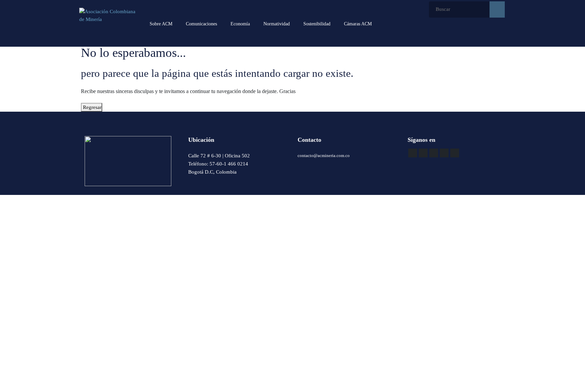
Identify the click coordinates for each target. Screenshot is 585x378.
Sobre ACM (161, 23)
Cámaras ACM (358, 23)
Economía (240, 23)
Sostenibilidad (316, 23)
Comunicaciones (201, 23)
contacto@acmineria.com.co (324, 155)
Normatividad (276, 23)
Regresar (92, 107)
